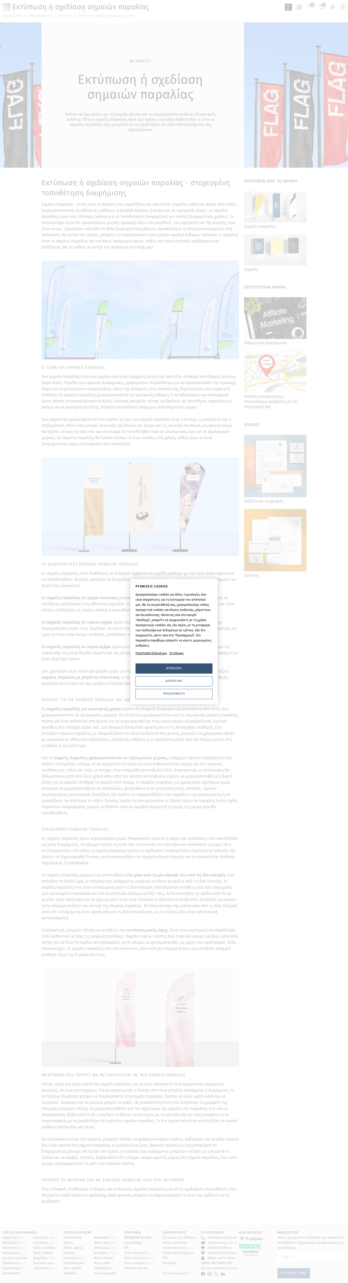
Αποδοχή (174, 668)
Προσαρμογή (174, 694)
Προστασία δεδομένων (151, 653)
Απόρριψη (174, 681)
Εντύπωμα (176, 653)
